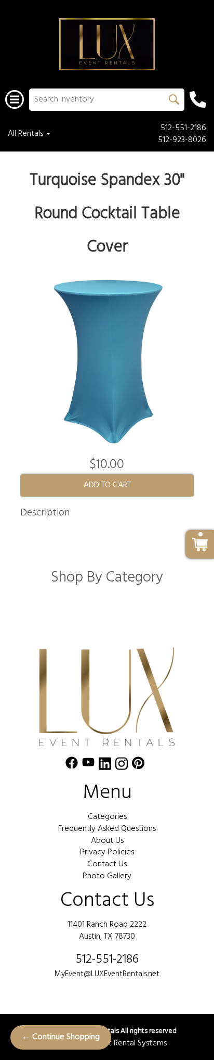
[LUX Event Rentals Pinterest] (138, 765)
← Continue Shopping (61, 1037)
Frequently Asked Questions (107, 829)
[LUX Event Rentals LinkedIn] (105, 765)
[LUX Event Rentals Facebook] (71, 765)
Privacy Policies (107, 852)
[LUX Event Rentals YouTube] (88, 765)
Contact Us (107, 864)
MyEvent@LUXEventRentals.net (107, 974)
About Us (107, 841)
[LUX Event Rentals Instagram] (121, 765)
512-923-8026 (182, 140)
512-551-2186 (183, 128)
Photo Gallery (107, 876)
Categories (107, 817)
